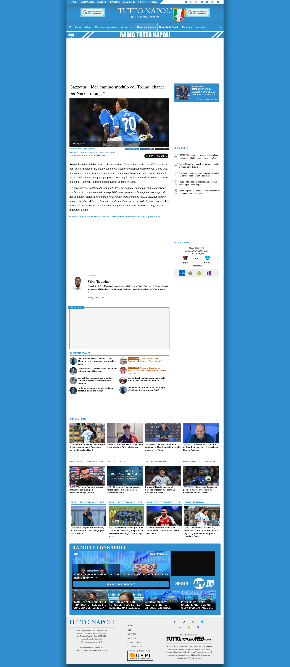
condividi (146, 149)
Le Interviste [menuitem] (127, 27)
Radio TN (101, 2)
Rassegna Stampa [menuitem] (146, 27)
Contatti (131, 634)
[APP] (182, 273)
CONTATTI (142, 2)
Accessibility (133, 638)
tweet (161, 149)
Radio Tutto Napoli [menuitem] (169, 27)
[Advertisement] (196, 300)
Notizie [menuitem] (88, 27)
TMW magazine (87, 2)
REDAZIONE (114, 2)
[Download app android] (212, 2)
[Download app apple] (207, 2)
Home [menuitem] (78, 27)
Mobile (130, 626)
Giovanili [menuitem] (200, 27)
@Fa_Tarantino (97, 155)
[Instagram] (196, 2)
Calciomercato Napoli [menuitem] (106, 27)
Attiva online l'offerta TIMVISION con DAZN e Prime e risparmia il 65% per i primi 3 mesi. (116, 216)
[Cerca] (220, 27)
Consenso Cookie (135, 646)
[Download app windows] (218, 2)
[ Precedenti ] (196, 266)
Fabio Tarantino (79, 155)
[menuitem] (70, 27)
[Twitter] (191, 2)
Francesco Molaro (100, 650)
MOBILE (153, 2)
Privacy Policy (134, 642)
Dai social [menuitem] (187, 27)
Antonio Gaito (98, 648)
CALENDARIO (129, 2)
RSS (129, 630)
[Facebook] (186, 2)
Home (73, 2)
